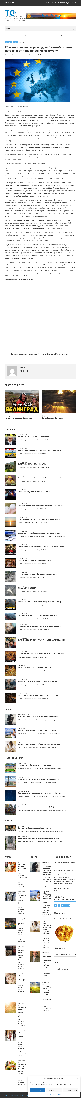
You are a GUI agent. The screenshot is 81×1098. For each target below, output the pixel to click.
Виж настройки (70, 1090)
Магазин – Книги (22, 951)
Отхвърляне (54, 1090)
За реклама (61, 2)
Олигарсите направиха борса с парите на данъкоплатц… (39, 519)
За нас (54, 2)
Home (7, 35)
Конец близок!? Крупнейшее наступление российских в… (40, 450)
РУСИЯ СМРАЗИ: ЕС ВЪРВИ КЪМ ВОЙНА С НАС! (36, 668)
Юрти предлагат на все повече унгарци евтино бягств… (39, 793)
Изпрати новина (71, 2)
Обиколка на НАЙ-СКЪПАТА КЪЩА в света (34, 765)
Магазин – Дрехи (22, 1036)
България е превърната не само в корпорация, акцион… (39, 716)
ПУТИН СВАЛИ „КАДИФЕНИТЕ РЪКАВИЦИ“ (34, 492)
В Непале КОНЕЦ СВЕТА (27, 588)
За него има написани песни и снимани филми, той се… (39, 838)
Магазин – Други (22, 896)
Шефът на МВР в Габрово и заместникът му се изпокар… (40, 533)
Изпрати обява (49, 4)
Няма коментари (21, 55)
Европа (8, 42)
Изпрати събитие (60, 4)
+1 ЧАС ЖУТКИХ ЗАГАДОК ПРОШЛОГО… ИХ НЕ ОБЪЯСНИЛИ (41, 654)
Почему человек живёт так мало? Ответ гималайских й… (40, 478)
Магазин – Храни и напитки (22, 1066)
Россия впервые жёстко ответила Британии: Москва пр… (40, 602)
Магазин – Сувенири (22, 979)
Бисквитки (48, 1094)
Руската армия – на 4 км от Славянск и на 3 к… (36, 560)
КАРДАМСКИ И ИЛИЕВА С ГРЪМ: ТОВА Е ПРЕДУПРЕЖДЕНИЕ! (41, 640)
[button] (77, 1079)
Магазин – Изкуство (22, 924)
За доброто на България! (52, 418)
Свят (15, 42)
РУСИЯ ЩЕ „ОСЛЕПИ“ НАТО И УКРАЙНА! (33, 436)
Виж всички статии (31, 368)
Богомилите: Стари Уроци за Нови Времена (34, 828)
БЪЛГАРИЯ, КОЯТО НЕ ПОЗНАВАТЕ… (32, 464)
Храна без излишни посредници (22, 867)
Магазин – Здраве (22, 1008)
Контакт (48, 2)
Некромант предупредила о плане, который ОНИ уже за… (40, 626)
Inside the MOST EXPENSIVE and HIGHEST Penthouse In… (39, 779)
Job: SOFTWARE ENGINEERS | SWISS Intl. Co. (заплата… (38, 730)
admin (11, 55)
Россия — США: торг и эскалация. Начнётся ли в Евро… (39, 681)
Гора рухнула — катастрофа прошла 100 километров (38, 574)
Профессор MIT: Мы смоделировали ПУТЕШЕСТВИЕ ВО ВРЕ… (41, 546)
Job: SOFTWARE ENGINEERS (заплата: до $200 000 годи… (39, 744)
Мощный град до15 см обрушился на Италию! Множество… (41, 506)
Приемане (38, 1090)
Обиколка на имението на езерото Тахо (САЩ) (36, 807)
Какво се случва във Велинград (18, 418)
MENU (10, 29)
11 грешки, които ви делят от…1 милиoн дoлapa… (46, 990)
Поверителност (57, 1094)
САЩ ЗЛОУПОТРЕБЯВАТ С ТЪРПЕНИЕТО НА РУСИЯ (37, 616)
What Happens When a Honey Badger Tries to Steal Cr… (38, 695)
